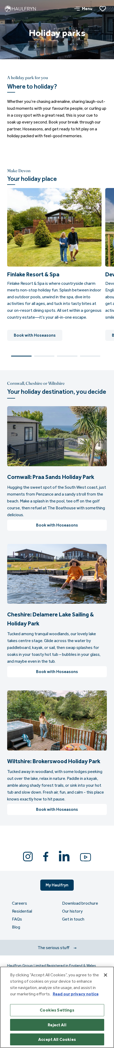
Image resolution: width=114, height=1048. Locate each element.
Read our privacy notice (76, 993)
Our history (72, 911)
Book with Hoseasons (35, 335)
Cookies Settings (57, 1010)
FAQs (17, 919)
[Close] (105, 975)
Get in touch (73, 919)
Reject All (57, 1024)
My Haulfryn (57, 884)
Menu (87, 8)
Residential (22, 911)
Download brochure (80, 903)
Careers (19, 903)
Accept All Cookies (57, 1039)
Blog (16, 927)
